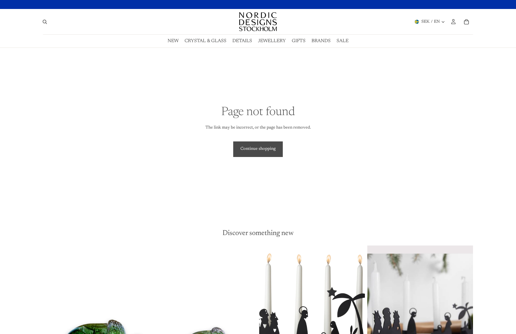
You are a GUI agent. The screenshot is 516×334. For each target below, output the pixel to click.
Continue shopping (258, 149)
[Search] (44, 21)
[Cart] (466, 21)
